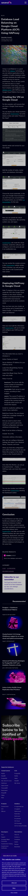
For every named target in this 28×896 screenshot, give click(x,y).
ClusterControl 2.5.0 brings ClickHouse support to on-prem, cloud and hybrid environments (13, 636)
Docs (2, 834)
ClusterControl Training (7, 844)
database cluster (7, 90)
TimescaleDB (4, 788)
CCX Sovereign (18, 823)
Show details (14, 893)
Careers (16, 842)
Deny (14, 888)
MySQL (3, 773)
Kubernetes (17, 814)
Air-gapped (17, 809)
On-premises (17, 818)
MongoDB (3, 793)
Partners (16, 844)
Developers (4, 832)
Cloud (4, 568)
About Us (16, 834)
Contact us (17, 837)
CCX (2, 809)
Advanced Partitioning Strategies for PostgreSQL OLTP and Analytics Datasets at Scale (13, 663)
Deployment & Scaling (8, 571)
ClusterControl (15, 114)
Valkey (2, 795)
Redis (2, 797)
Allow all (14, 883)
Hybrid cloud (17, 811)
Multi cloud (17, 816)
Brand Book (17, 846)
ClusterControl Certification (4, 847)
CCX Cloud (17, 821)
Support (3, 837)
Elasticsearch (4, 790)
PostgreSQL (4, 778)
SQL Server (17, 783)
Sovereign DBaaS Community (5, 840)
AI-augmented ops (18, 806)
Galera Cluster (4, 785)
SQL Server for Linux (6, 781)
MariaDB (3, 776)
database (12, 71)
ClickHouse (4, 783)
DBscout (3, 811)
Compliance (17, 839)
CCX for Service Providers (20, 826)
